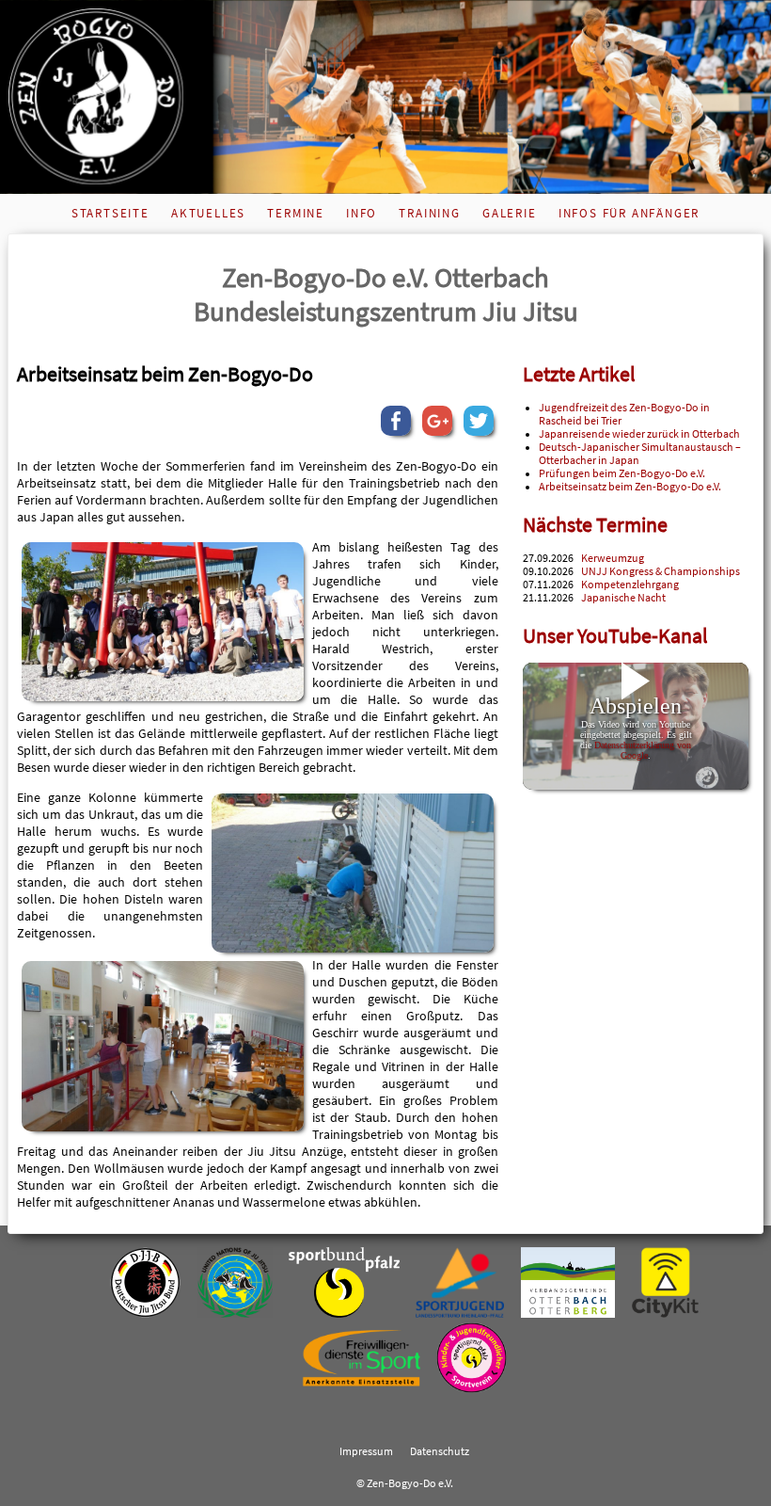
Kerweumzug (612, 558)
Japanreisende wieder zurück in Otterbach (639, 434)
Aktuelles (208, 213)
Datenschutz (439, 1451)
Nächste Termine (595, 524)
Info (361, 213)
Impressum (366, 1451)
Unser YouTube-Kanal (615, 636)
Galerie (509, 213)
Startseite (110, 213)
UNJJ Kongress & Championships (660, 571)
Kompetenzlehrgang (630, 584)
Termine (295, 213)
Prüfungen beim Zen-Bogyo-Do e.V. (622, 473)
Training (429, 213)
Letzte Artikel (579, 374)
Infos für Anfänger (629, 213)
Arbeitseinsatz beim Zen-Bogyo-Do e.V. (630, 486)
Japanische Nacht (623, 597)
